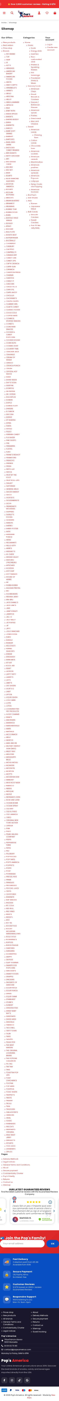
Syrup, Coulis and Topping (36, 185)
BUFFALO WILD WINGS (12, 219)
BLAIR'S (9, 176)
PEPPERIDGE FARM (11, 844)
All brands (8, 1319)
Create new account (52, 48)
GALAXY (9, 483)
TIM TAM (9, 1067)
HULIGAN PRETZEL (13, 588)
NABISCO (10, 786)
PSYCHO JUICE (12, 888)
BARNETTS (10, 125)
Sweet (30, 127)
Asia (30, 201)
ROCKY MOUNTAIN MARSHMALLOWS (13, 931)
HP (7, 582)
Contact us (8, 1182)
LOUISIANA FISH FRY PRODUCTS (12, 710)
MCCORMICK (11, 734)
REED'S (9, 914)
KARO (8, 637)
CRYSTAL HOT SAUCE (11, 372)
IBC (7, 591)
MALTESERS (10, 720)
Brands (6, 51)
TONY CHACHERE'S (11, 1079)
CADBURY (10, 246)
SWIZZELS (10, 1022)
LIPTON (9, 694)
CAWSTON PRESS (13, 272)
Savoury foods (34, 86)
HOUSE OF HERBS (10, 578)
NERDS (9, 788)
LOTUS (8, 706)
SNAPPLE (9, 977)
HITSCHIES (10, 565)
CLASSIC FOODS (13, 310)
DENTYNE (9, 385)
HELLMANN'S (11, 543)
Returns (6, 1179)
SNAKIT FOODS (12, 974)
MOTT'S (9, 774)
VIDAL (8, 1118)
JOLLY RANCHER (13, 631)
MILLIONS (10, 754)
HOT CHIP (10, 571)
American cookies (35, 152)
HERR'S (9, 548)
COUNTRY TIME (12, 349)
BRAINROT (10, 203)
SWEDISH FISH (12, 1008)
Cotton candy (34, 141)
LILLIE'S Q (10, 689)
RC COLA (10, 905)
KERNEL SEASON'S (10, 650)
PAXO (8, 831)
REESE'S (9, 917)
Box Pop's (32, 195)
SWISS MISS (11, 1019)
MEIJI (8, 737)
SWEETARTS (10, 1016)
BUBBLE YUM (11, 209)
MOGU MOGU (12, 762)
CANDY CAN (11, 258)
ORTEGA (9, 826)
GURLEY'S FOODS (10, 515)
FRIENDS (9, 463)
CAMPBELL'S (11, 252)
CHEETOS (10, 278)
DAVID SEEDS (11, 380)
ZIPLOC (9, 1152)
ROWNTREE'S (11, 939)
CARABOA (10, 269)
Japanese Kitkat (35, 207)
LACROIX (9, 671)
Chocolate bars (35, 147)
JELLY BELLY (11, 620)
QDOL (8, 891)
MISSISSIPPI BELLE (11, 758)
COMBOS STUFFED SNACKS (13, 319)
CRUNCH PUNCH (13, 366)
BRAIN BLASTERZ (12, 201)
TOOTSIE (9, 1083)
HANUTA (9, 523)
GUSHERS (10, 520)
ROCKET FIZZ (11, 926)
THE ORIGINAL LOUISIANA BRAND (11, 1053)
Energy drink (36, 51)
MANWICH (10, 723)
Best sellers (8, 45)
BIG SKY (9, 170)
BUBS (8, 215)
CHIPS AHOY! (11, 292)
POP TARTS (10, 859)
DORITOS (10, 388)
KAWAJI (9, 640)
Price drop (7, 48)
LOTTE (8, 703)
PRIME (8, 880)
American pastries (35, 166)
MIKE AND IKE (11, 743)
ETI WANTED (11, 420)
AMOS (8, 82)
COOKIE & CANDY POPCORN (10, 334)
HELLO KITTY (11, 545)
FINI (7, 443)
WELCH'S (10, 1127)
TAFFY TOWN (11, 1031)
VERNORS (10, 1115)
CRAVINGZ (10, 354)
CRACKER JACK (12, 352)
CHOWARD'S (11, 298)
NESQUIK (10, 791)
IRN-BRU (9, 600)
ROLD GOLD (11, 937)
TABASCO (10, 1025)
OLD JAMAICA (12, 814)
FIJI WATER (10, 437)
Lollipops (35, 181)
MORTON (10, 771)
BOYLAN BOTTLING (10, 193)
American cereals (35, 158)
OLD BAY (9, 809)
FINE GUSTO (11, 440)
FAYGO (9, 429)
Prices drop (8, 1312)
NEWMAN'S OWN (13, 797)
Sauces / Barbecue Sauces (35, 104)
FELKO (8, 432)
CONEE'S (10, 324)
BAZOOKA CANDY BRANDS (12, 149)
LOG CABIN (10, 700)
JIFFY (8, 628)
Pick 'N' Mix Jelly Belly (35, 226)
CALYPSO (10, 249)
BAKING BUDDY (12, 119)
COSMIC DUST (12, 346)
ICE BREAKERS (12, 594)
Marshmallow (37, 162)
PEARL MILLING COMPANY (12, 835)
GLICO (9, 495)
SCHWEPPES (11, 954)
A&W (8, 60)
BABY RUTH (10, 111)
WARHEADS (10, 1124)
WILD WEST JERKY (10, 1136)
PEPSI (8, 848)
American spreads (35, 171)
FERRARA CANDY (13, 434)
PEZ (7, 851)
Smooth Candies (34, 216)
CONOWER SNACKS (10, 328)
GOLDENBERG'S (12, 500)
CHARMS (9, 275)
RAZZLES (9, 903)
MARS (8, 729)
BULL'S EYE (10, 232)
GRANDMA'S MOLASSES (11, 507)
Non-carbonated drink (36, 59)
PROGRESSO (11, 885)
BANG (8, 122)
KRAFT (8, 668)
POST (8, 871)
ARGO (8, 93)
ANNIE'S (9, 91)
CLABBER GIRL (12, 304)
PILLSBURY (10, 854)
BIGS (8, 173)
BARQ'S (9, 128)
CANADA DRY (11, 255)
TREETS (9, 1098)
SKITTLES (9, 960)
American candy (35, 130)
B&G (8, 108)
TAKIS (8, 1036)
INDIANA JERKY (12, 597)
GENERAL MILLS (12, 489)
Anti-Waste (33, 198)
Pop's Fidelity (9, 1176)
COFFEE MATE (11, 316)
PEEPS (8, 840)
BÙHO (8, 226)
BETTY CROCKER (13, 156)
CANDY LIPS (11, 261)
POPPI (8, 868)
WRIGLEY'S (10, 1140)
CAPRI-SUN (11, 267)
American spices (35, 111)
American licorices (35, 190)
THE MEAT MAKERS (10, 1046)
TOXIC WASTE (11, 1092)
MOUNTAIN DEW (12, 777)
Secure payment (10, 1170)
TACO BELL (10, 1028)
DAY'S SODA (11, 383)
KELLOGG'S (10, 646)
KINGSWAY (10, 657)
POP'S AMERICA (12, 862)
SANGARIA (10, 951)
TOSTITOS (10, 1089)
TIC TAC (9, 1064)
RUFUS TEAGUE (12, 945)
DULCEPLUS (11, 397)
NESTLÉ (9, 794)
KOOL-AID (10, 666)
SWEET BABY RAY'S (11, 1012)
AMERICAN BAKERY (10, 72)
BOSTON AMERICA (10, 185)
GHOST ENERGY (12, 492)
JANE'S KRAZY (12, 611)
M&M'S (9, 717)
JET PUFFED (10, 623)
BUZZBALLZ (10, 241)
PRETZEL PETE (11, 877)
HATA (8, 531)
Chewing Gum (38, 136)
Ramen (34, 203)
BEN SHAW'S (11, 153)
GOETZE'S (10, 498)
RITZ (8, 920)
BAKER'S (9, 117)
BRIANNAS (10, 206)
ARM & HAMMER (12, 102)
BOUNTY (9, 189)
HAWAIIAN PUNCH (10, 535)
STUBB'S (9, 1002)
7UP (7, 57)
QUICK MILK (11, 894)
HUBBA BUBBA (12, 585)
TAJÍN (8, 1034)
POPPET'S (10, 865)
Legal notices (9, 1162)
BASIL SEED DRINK (10, 143)
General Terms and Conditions (16, 1165)
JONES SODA (11, 634)
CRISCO (9, 363)
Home (27, 42)
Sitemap (7, 1185)
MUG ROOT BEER (13, 783)
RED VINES (10, 911)
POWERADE (11, 874)
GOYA (8, 503)
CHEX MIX (10, 284)
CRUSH (9, 368)
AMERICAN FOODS (10, 78)
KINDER (9, 654)
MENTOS (9, 740)
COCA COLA (11, 313)
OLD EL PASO (11, 811)
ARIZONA (10, 96)
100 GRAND (10, 54)
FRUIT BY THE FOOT (11, 476)
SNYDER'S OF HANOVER (11, 983)
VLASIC (9, 1121)
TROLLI (8, 1103)
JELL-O (9, 617)
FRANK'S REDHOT (13, 455)
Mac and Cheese (35, 122)
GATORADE (10, 486)
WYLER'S (9, 1143)
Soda (33, 48)
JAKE (8, 608)
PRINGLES (10, 883)
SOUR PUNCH (12, 991)
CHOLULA (10, 295)
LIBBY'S (9, 683)
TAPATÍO (9, 1039)
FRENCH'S (10, 460)
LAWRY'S (9, 677)
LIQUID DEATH (11, 697)
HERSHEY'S (10, 551)
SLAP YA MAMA (12, 962)
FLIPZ (8, 452)
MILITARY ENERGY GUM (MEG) (13, 747)
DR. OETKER (10, 394)
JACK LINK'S (11, 605)
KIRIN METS (10, 660)
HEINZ (8, 540)
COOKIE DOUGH (13, 340)
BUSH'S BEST (11, 235)
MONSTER (10, 765)
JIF (7, 626)
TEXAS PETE (10, 1042)
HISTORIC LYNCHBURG (11, 561)
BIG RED (9, 167)
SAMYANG (10, 948)
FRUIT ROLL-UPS (12, 480)
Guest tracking (39, 1332)
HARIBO (9, 526)
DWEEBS (9, 409)
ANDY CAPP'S (11, 85)
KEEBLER (9, 643)
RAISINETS (10, 897)
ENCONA (9, 414)
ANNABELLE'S (11, 88)
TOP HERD (10, 1086)
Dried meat (36, 118)
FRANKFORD (11, 458)
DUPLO (9, 403)
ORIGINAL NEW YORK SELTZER (12, 821)
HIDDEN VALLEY (12, 557)
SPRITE (8, 994)
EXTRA (8, 423)
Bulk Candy (33, 212)
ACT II (8, 65)
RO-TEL (9, 923)
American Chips (35, 90)
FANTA (8, 426)
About (5, 1168)
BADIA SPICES (11, 114)
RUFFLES (9, 942)
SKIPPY (9, 957)
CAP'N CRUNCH (12, 264)
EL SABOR (10, 411)
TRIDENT (9, 1101)
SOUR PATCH (11, 988)
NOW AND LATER (13, 800)
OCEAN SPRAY (12, 806)
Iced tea (34, 54)
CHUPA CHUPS (12, 301)
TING (8, 1070)
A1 (7, 62)
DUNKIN (9, 400)
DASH (8, 377)
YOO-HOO (10, 1146)
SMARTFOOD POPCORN (11, 966)
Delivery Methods (10, 1159)
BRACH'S (9, 198)
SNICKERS (10, 979)
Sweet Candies (34, 221)
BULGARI (9, 229)
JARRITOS (10, 614)
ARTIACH (9, 105)
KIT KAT (9, 663)
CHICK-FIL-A (11, 287)
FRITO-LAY (10, 469)
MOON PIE (10, 768)
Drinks (30, 45)
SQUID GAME (11, 996)
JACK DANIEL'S (12, 602)
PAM (8, 828)
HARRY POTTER (12, 528)
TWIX (8, 1106)
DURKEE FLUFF (12, 406)
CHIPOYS (10, 290)
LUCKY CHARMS (12, 714)
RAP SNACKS (11, 900)
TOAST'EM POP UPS (12, 1073)
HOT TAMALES (11, 574)
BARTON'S (10, 139)
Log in (49, 44)
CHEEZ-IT (10, 281)
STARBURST (10, 999)
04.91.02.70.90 (10, 1345)
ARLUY (8, 99)
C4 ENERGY (11, 243)
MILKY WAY (10, 751)
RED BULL (10, 908)
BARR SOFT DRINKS (10, 132)
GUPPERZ (10, 512)
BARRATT (9, 136)
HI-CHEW (10, 554)
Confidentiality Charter (13, 1173)
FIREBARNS (10, 446)
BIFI (7, 159)
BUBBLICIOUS (11, 212)
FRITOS (9, 472)
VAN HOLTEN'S (12, 1112)
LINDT (8, 692)
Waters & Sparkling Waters (35, 67)
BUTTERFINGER (12, 238)
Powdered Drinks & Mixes (35, 80)
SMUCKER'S (11, 971)
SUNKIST (9, 1005)
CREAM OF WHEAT (10, 358)
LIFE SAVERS (11, 686)
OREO (8, 817)
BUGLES (9, 223)
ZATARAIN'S (10, 1149)
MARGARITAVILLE (13, 726)
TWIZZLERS (10, 1109)
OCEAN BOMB (12, 803)
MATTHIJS (10, 731)
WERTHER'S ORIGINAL (10, 1130)
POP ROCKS (11, 857)
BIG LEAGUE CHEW (11, 163)
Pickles (34, 116)
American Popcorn (35, 177)
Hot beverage (35, 74)
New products (9, 42)
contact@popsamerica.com (17, 1349)
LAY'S (8, 680)
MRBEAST (10, 780)
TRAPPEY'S (10, 1095)
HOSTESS (10, 568)
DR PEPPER (10, 391)
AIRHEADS (10, 68)
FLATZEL (9, 449)
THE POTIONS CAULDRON (11, 1059)
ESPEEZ (9, 417)
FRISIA (8, 466)
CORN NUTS (11, 343)
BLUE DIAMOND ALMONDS (12, 179)
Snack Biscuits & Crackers (35, 97)
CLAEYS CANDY (12, 307)
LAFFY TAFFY (11, 674)
